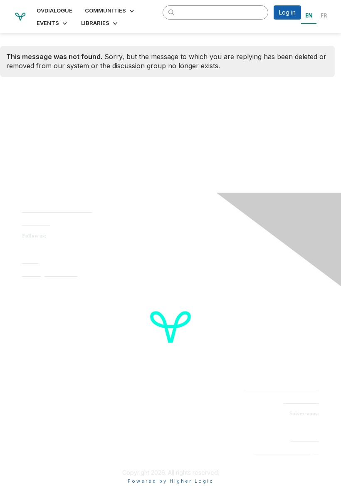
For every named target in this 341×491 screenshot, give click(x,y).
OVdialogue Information (49, 274)
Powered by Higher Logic (171, 481)
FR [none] (324, 15)
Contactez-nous (301, 401)
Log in (287, 12)
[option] (323, 16)
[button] (110, 10)
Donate (30, 261)
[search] (171, 12)
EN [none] (309, 15)
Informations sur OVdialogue (286, 452)
